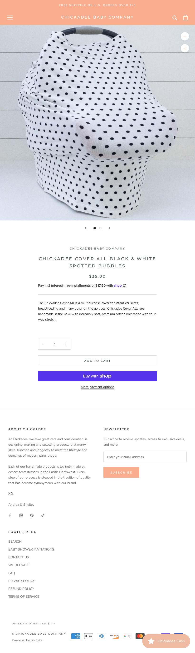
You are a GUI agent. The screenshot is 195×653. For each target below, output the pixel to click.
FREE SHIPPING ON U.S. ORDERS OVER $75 (97, 5)
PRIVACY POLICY (21, 581)
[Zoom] (185, 36)
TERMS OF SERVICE (23, 596)
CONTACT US (18, 557)
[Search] (174, 17)
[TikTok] (42, 515)
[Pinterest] (32, 515)
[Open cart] (185, 17)
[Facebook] (10, 515)
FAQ (11, 573)
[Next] (109, 228)
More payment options (97, 387)
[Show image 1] (94, 228)
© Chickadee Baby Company (39, 633)
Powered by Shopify (27, 640)
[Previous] (85, 228)
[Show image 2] (100, 228)
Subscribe (121, 472)
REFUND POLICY (21, 589)
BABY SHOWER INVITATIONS (31, 549)
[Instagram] (21, 515)
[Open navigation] (10, 17)
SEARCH (15, 541)
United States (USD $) (31, 623)
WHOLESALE (18, 565)
